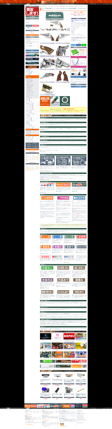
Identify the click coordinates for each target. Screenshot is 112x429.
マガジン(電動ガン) (29, 104)
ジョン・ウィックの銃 (29, 56)
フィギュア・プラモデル (30, 126)
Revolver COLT (29, 78)
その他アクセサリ (29, 120)
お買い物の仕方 (43, 154)
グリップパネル (29, 119)
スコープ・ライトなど (30, 113)
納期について (43, 194)
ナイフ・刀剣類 (29, 125)
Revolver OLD (29, 81)
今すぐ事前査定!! (32, 16)
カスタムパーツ (29, 117)
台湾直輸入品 (28, 68)
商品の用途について (44, 117)
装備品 (27, 122)
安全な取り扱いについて (44, 127)
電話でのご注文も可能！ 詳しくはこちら (47, 170)
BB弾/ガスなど (28, 110)
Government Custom (30, 84)
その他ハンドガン (29, 91)
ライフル (28, 93)
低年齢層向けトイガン (29, 103)
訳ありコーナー (29, 139)
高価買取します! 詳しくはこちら (78, 15)
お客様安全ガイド (35, 143)
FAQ (35, 144)
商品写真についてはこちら (45, 275)
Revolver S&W (29, 77)
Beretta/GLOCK (29, 86)
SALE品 (28, 70)
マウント (28, 116)
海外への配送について (44, 140)
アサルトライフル (29, 94)
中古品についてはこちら (45, 242)
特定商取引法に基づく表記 (64, 426)
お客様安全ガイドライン (45, 129)
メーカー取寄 (28, 73)
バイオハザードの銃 (29, 60)
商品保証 (29, 147)
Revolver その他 (29, 80)
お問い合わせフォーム (80, 422)
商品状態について (43, 264)
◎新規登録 (35, 25)
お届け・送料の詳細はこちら (29, 424)
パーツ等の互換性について (45, 136)
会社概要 (35, 147)
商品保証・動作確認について (45, 300)
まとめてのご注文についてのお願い (46, 173)
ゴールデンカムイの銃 (29, 64)
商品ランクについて (44, 234)
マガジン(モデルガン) (30, 109)
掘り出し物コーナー (29, 138)
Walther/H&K (28, 87)
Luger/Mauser (28, 90)
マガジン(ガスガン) (29, 106)
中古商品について (43, 228)
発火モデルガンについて (44, 307)
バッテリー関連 (29, 112)
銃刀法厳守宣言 (29, 144)
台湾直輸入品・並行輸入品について (46, 319)
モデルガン (28, 75)
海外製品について (43, 311)
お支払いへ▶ (32, 34)
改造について (43, 131)
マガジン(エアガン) (29, 107)
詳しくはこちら (77, 111)
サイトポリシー (43, 151)
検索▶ (32, 50)
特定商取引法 (29, 146)
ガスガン (28, 74)
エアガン (28, 100)
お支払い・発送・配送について (46, 181)
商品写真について (43, 144)
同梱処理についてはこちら (45, 179)
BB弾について (43, 326)
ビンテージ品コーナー (29, 136)
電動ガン (28, 99)
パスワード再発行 (32, 28)
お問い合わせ (32, 149)
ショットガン (28, 97)
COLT (27, 83)
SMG (27, 96)
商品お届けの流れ (35, 146)
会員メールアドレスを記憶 (33, 27)
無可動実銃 (28, 123)
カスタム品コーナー (29, 129)
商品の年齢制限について (44, 122)
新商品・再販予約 (29, 71)
